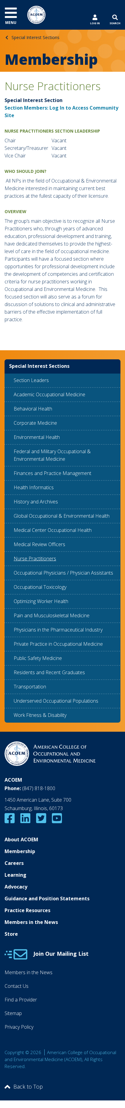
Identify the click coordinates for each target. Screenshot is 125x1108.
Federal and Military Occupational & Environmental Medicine (52, 455)
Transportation (30, 686)
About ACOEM (21, 839)
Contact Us (17, 986)
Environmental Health (37, 437)
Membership (20, 851)
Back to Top (28, 1086)
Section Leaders (31, 380)
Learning (15, 875)
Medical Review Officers (39, 544)
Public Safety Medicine (38, 658)
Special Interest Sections (35, 37)
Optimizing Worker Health (41, 601)
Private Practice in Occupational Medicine (58, 644)
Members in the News (31, 922)
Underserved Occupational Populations (56, 700)
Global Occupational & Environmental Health (62, 516)
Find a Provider (21, 999)
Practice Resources (27, 910)
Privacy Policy (19, 1027)
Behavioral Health (33, 408)
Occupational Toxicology (40, 587)
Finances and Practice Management (52, 473)
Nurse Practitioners (35, 558)
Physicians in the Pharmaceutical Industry (58, 629)
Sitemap (13, 1013)
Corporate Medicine (35, 423)
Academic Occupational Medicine (49, 394)
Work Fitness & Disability (40, 715)
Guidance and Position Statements (47, 898)
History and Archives (36, 501)
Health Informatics (34, 487)
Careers (14, 863)
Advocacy (16, 886)
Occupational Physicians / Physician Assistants (63, 572)
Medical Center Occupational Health (53, 530)
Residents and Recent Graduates (49, 672)
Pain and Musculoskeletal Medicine (52, 615)
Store (11, 934)
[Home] (36, 14)
